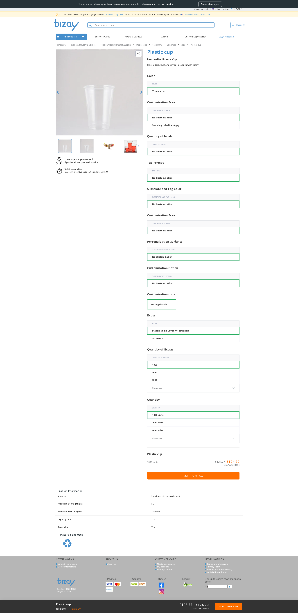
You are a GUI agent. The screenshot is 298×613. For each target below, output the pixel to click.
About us (111, 564)
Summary (76, 608)
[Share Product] (138, 54)
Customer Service (202, 9)
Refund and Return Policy (219, 569)
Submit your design (67, 564)
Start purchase (193, 475)
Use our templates (66, 566)
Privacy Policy (213, 566)
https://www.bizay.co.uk (113, 14)
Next (141, 92)
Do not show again (210, 4)
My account (163, 566)
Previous (57, 92)
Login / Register (227, 36)
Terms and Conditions (217, 564)
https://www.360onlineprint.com (196, 14)
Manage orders (164, 569)
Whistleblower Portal (216, 572)
